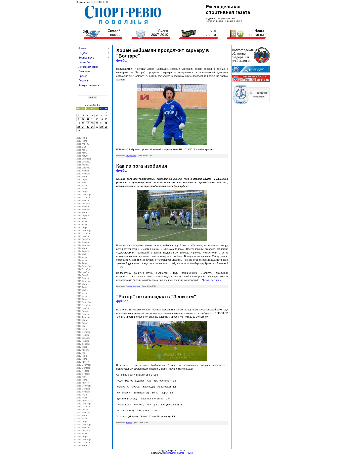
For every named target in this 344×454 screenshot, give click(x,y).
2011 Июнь (81, 150)
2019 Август (82, 400)
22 (106, 123)
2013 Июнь (81, 221)
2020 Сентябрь (84, 424)
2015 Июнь (81, 293)
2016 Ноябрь (82, 335)
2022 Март (81, 445)
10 (83, 119)
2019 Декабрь (83, 409)
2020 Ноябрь (82, 427)
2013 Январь (82, 206)
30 (78, 130)
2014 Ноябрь (82, 272)
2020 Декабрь (83, 430)
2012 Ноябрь (82, 200)
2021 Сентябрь (84, 439)
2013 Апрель (82, 215)
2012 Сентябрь (84, 194)
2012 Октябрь (83, 197)
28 (101, 127)
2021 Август (82, 436)
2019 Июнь (81, 394)
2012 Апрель (82, 179)
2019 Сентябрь (84, 403)
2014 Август (82, 263)
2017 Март (81, 347)
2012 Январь (82, 170)
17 (83, 123)
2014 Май (81, 254)
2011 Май (81, 147)
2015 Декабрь (83, 311)
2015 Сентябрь (84, 302)
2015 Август (82, 299)
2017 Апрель (82, 350)
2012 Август (82, 191)
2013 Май (81, 218)
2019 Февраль (83, 391)
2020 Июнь (81, 418)
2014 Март (81, 248)
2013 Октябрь (83, 233)
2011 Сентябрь (83, 159)
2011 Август (82, 156)
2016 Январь (82, 314)
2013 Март (81, 212)
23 (78, 127)
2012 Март (81, 176)
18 (88, 123)
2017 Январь (82, 341)
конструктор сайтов (174, 453)
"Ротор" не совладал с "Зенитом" (156, 296)
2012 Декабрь (83, 203)
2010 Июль (81, 141)
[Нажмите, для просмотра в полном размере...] (172, 144)
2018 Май (81, 377)
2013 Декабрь (83, 239)
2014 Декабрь (83, 275)
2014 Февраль (83, 245)
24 (83, 127)
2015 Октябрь (83, 305)
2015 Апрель (82, 287)
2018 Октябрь (83, 388)
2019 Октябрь (83, 406)
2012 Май (81, 182)
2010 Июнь (81, 138)
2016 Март (81, 320)
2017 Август (82, 362)
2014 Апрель (82, 251)
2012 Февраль (83, 173)
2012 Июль (81, 188)
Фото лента (211, 32)
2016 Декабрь (83, 338)
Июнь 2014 (92, 105)
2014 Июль (81, 260)
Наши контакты (256, 32)
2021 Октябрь (83, 442)
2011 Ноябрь (82, 164)
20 (97, 123)
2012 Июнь (81, 185)
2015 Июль (81, 296)
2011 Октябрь (83, 161)
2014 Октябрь (83, 269)
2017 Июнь (81, 356)
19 (92, 123)
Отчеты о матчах (133, 286)
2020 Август (82, 421)
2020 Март (81, 415)
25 (88, 127)
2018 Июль (81, 380)
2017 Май (81, 353)
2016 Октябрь (83, 332)
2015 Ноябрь (82, 308)
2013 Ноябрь (82, 236)
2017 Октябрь (83, 368)
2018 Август (82, 383)
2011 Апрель (82, 144)
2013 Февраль (83, 209)
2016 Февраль (83, 317)
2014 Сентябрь (84, 266)
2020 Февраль (83, 412)
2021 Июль (81, 433)
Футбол (129, 423)
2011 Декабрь (83, 167)
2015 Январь (82, 278)
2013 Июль (81, 224)
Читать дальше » (212, 280)
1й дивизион (131, 156)
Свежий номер (114, 32)
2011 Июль (81, 153)
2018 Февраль (83, 374)
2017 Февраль (83, 344)
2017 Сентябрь (84, 365)
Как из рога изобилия (141, 166)
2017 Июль (81, 359)
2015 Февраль (83, 281)
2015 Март (81, 284)
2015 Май (81, 290)
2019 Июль (81, 397)
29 (106, 127)
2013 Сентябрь (84, 230)
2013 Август (82, 227)
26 (92, 127)
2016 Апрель (82, 323)
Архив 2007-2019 (159, 32)
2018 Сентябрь (84, 386)
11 (88, 119)
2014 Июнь (81, 257)
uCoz (190, 453)
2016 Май (81, 326)
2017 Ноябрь (82, 371)
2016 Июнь (81, 329)
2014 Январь (82, 242)
